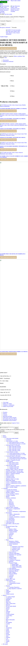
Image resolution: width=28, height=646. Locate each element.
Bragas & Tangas (13, 563)
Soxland (8, 634)
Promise (8, 632)
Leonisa (8, 623)
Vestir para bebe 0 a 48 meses (13, 445)
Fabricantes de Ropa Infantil (9, 417)
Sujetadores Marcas (13, 571)
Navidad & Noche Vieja (11, 526)
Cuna (10, 499)
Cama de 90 (12, 506)
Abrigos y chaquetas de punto (13, 460)
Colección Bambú (10, 521)
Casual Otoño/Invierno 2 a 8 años (17, 453)
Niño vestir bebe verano (14, 450)
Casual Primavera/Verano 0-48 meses (18, 458)
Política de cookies (7, 403)
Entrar (3, 24)
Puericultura (9, 512)
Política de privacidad (8, 406)
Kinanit (7, 613)
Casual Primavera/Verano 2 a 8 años (17, 454)
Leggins (11, 577)
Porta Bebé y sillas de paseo (12, 523)
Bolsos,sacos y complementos (13, 508)
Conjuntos (11, 556)
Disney (7, 609)
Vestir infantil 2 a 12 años (12, 441)
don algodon (9, 622)
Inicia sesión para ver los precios (8, 48)
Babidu (7, 600)
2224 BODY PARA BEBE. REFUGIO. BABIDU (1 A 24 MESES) (13, 108)
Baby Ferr (8, 602)
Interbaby (8, 599)
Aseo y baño (12, 515)
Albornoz (8, 591)
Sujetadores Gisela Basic (18, 546)
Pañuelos (11, 538)
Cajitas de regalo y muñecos (12, 491)
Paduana (8, 637)
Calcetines (11, 533)
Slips (10, 537)
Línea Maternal (12, 568)
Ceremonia (8, 439)
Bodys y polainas (18, 56)
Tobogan (8, 611)
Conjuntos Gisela (16, 548)
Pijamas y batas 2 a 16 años (12, 479)
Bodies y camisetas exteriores (13, 473)
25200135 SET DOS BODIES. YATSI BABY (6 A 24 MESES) (12, 128)
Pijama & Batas (12, 557)
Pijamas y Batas (12, 529)
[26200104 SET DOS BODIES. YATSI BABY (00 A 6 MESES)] (14, 135)
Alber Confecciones (10, 603)
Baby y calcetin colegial (11, 487)
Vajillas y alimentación (14, 514)
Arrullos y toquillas (10, 495)
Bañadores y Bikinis (14, 541)
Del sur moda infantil (11, 606)
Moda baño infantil (10, 480)
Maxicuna (11, 503)
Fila (7, 642)
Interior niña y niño (10, 579)
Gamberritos (9, 598)
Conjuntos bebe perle (14, 466)
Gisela (10, 545)
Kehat (7, 633)
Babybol (8, 604)
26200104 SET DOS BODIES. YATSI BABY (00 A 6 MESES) (12, 137)
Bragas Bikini (15, 564)
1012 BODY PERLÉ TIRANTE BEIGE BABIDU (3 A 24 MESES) (13, 351)
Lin (7, 625)
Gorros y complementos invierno (13, 483)
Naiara (7, 630)
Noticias (5, 413)
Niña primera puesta (13, 462)
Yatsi (23, 56)
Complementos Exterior (14, 583)
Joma (7, 636)
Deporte (8, 586)
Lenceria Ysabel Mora (14, 553)
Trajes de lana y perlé (11, 465)
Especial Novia (12, 552)
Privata (7, 640)
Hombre (8, 527)
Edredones (11, 504)
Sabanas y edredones (11, 498)
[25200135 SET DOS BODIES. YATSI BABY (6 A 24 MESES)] (14, 126)
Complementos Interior (14, 542)
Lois (7, 638)
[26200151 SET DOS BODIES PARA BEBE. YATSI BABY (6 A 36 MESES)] (14, 144)
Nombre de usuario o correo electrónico (12, 16)
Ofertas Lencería (10, 594)
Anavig (7, 607)
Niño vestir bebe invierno (15, 447)
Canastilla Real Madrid (11, 489)
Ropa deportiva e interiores (15, 588)
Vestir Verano (12, 581)
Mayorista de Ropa (7, 416)
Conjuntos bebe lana (14, 468)
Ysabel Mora (9, 615)
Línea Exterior (9, 580)
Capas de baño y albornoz (12, 507)
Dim (7, 621)
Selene (7, 617)
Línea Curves (15, 550)
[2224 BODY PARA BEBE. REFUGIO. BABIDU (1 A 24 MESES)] (14, 106)
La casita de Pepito (10, 596)
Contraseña (5, 21)
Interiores (8, 484)
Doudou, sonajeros (10, 492)
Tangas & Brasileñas (17, 567)
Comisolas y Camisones (14, 560)
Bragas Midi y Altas (16, 565)
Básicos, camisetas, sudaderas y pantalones (16, 485)
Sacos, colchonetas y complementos (17, 511)
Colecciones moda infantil (12, 438)
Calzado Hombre (13, 531)
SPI (7, 626)
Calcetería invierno (10, 477)
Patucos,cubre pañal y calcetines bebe (15, 472)
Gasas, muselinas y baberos (12, 493)
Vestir (10, 584)
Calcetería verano (10, 476)
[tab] (6, 60)
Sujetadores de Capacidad (15, 554)
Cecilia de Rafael (10, 614)
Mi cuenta (5, 644)
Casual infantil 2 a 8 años (12, 452)
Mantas (7, 496)
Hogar (7, 590)
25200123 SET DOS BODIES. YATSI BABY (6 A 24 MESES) (12, 118)
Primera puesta (9, 461)
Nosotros (5, 412)
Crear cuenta (4, 2)
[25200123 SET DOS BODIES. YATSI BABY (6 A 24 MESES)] (14, 116)
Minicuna (11, 502)
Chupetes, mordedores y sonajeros (17, 517)
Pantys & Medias (13, 573)
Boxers (10, 535)
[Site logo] (5, 11)
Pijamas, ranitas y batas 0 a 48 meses (14, 469)
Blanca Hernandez (10, 619)
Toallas (7, 592)
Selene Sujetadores (13, 544)
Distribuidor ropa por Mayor (9, 420)
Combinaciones (12, 558)
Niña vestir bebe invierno (15, 446)
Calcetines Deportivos (14, 587)
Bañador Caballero (13, 530)
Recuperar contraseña (5, 27)
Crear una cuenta (8, 14)
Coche (10, 500)
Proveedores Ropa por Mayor (10, 419)
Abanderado (9, 627)
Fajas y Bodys (12, 572)
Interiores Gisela (16, 549)
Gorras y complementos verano (13, 481)
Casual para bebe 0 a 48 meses (13, 456)
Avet (7, 618)
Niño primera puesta (14, 464)
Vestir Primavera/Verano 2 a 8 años (17, 443)
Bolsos (10, 510)
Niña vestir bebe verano (14, 449)
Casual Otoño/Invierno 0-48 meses (17, 457)
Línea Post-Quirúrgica (14, 569)
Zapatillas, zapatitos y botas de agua (14, 470)
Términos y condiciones (8, 405)
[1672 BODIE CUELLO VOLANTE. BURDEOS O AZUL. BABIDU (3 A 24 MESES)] (14, 154)
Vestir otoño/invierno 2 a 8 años (16, 442)
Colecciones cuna (10, 522)
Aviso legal (5, 402)
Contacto (5, 415)
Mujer (7, 540)
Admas (7, 641)
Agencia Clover (15, 423)
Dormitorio (11, 518)
